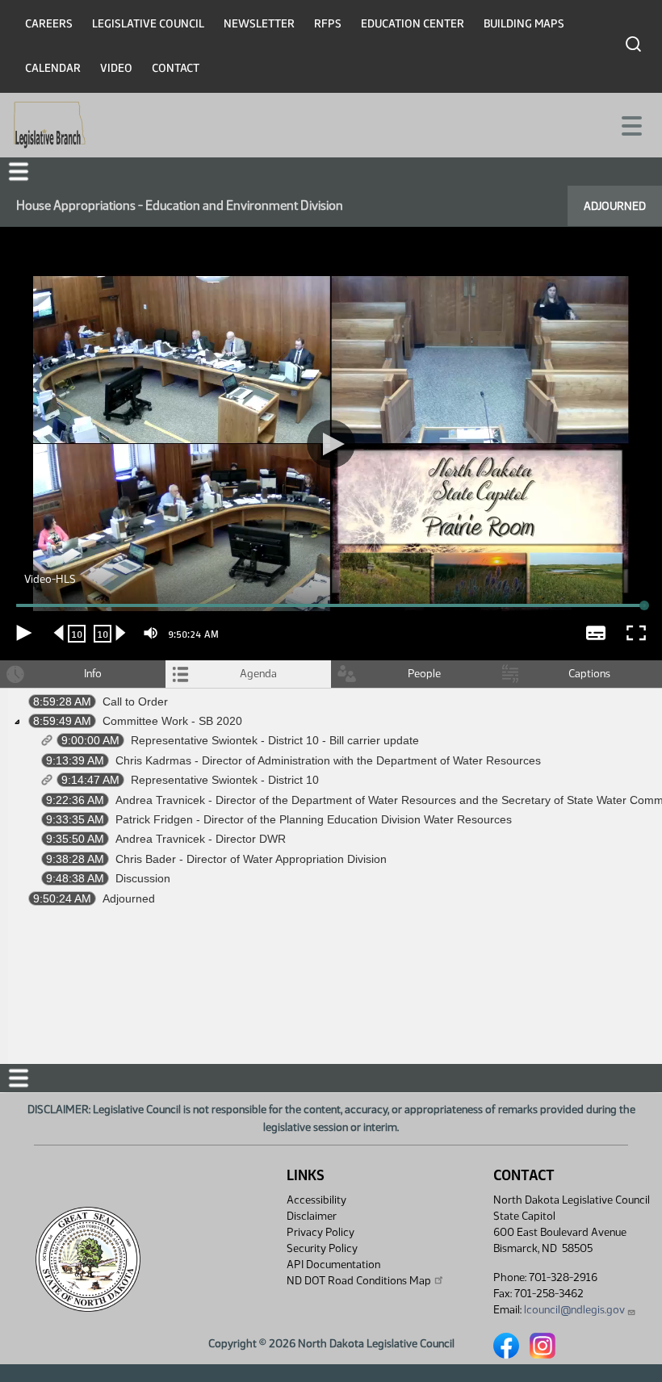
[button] (331, 691)
